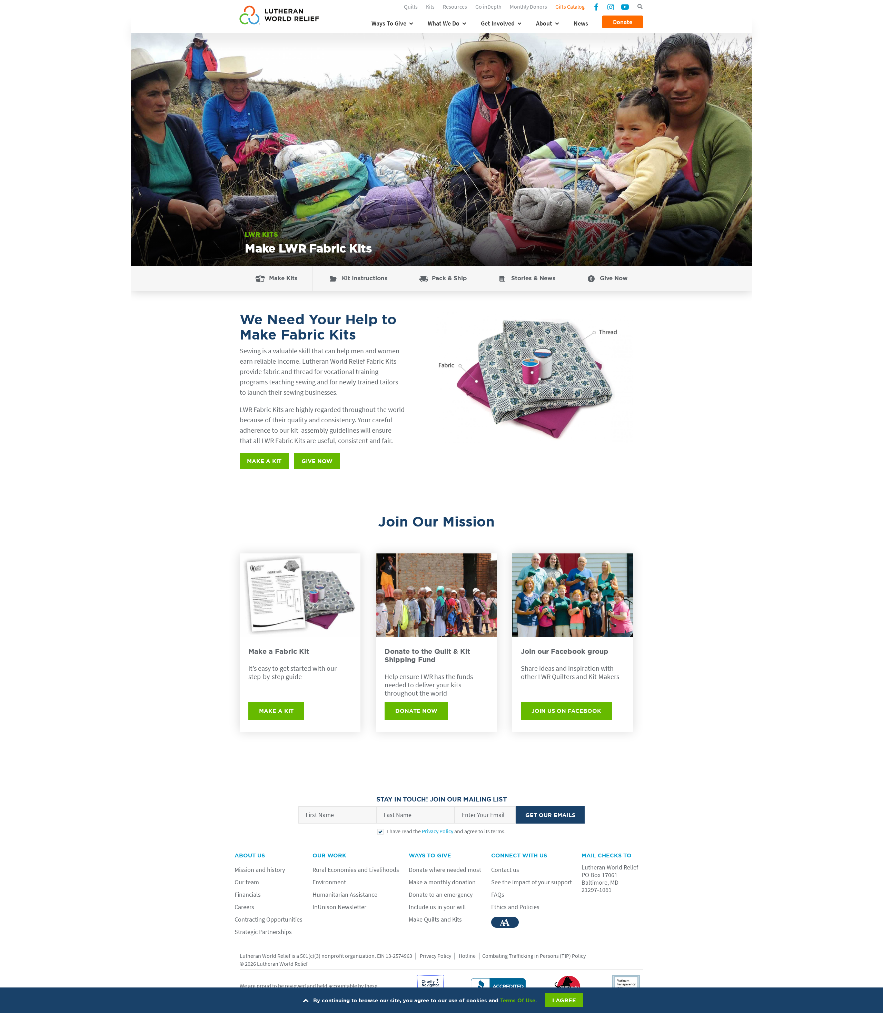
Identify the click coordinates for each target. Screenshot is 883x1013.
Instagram (610, 6)
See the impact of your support (531, 882)
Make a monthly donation (442, 882)
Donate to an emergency (441, 894)
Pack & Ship (449, 278)
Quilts (411, 6)
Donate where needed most (445, 870)
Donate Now (416, 711)
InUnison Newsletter (339, 907)
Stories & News (533, 278)
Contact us (505, 870)
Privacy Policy (437, 831)
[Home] (279, 16)
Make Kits (283, 278)
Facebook (596, 7)
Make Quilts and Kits (435, 919)
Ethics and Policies (515, 907)
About (544, 23)
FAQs (497, 894)
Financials (248, 894)
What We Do (443, 23)
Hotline (467, 955)
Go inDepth (488, 6)
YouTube (625, 6)
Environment (329, 882)
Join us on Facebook (566, 711)
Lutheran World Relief (265, 955)
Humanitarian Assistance (344, 894)
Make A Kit (276, 711)
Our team (247, 882)
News (581, 23)
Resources (455, 6)
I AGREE (564, 1000)
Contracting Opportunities (268, 919)
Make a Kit (264, 461)
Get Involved (498, 23)
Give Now (614, 278)
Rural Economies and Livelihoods (355, 870)
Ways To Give (388, 23)
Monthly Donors (528, 6)
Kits (430, 6)
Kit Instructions (365, 278)
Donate (622, 22)
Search (639, 7)
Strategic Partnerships (263, 932)
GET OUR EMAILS (550, 815)
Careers (244, 907)
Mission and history (260, 870)
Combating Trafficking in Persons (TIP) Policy (534, 955)
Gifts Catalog (570, 6)
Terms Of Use (517, 1000)
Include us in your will (437, 907)
